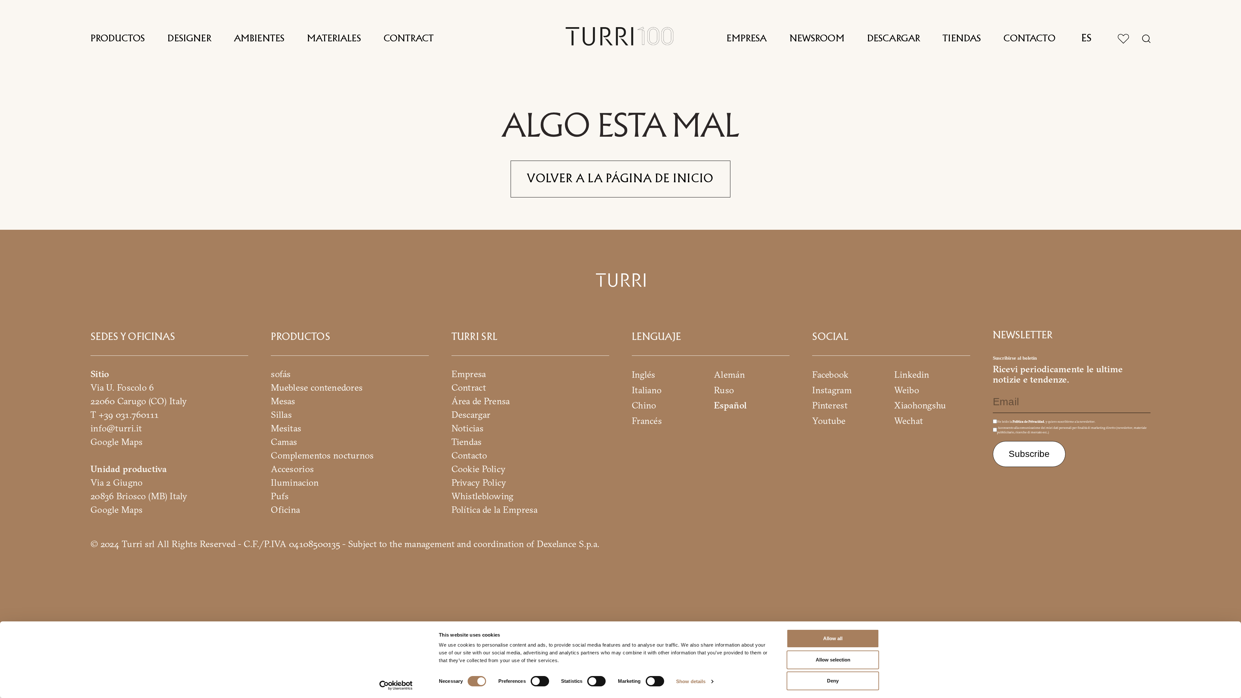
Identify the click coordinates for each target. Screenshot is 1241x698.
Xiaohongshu (920, 405)
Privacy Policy (478, 482)
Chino (644, 405)
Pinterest (830, 405)
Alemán (729, 374)
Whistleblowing (482, 496)
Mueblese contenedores (317, 387)
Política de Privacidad (1028, 421)
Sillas (281, 414)
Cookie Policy (478, 468)
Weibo (906, 389)
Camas (284, 441)
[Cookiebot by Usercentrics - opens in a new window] (396, 685)
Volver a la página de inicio (620, 179)
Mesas (283, 401)
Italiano (647, 389)
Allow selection (833, 659)
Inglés (643, 374)
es (1086, 38)
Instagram (832, 389)
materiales (334, 39)
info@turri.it (116, 428)
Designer (189, 39)
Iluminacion (295, 482)
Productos (117, 39)
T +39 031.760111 (124, 414)
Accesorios (292, 468)
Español (730, 405)
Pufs (280, 496)
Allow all (833, 638)
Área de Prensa (480, 401)
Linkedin (911, 374)
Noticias (467, 428)
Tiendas (962, 39)
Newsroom (817, 39)
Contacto (1029, 39)
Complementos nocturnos (322, 455)
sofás (281, 373)
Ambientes (259, 39)
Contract (409, 39)
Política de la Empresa (494, 509)
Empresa (747, 39)
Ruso (724, 389)
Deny (833, 680)
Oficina (285, 509)
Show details (690, 681)
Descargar (893, 39)
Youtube (828, 420)
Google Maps (116, 441)
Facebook (830, 374)
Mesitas (286, 428)
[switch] (540, 681)
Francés (647, 420)
